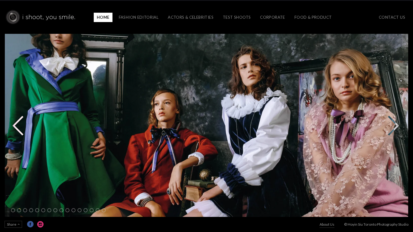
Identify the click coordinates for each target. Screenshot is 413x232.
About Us (327, 224)
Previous (18, 125)
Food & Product (313, 17)
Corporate (272, 17)
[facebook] (30, 224)
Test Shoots (237, 17)
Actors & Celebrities (190, 17)
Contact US (392, 17)
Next (393, 125)
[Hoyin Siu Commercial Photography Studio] (41, 17)
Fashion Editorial (139, 17)
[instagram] (40, 224)
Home (103, 17)
